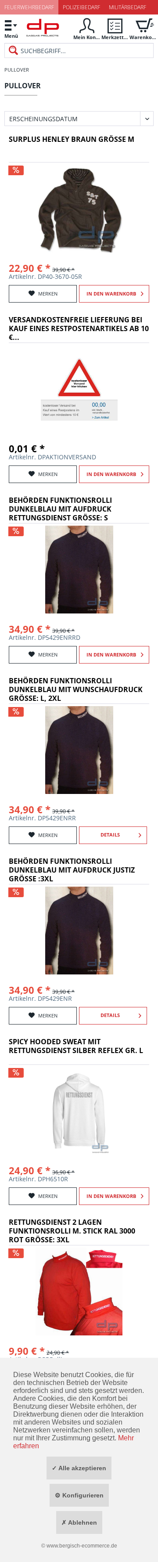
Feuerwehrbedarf (29, 7)
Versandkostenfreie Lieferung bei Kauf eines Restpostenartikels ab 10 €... (79, 328)
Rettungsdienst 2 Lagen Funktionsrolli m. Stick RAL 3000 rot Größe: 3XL (72, 1231)
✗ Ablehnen (79, 1522)
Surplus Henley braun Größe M (71, 139)
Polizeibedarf (81, 7)
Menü (11, 35)
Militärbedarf (127, 7)
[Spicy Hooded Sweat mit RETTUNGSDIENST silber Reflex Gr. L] (79, 1111)
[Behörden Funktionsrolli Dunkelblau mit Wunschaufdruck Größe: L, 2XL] (79, 750)
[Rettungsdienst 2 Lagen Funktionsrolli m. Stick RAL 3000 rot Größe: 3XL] (79, 1291)
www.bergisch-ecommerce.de (82, 1546)
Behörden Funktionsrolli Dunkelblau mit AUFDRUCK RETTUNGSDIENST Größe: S (60, 509)
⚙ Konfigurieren (79, 1495)
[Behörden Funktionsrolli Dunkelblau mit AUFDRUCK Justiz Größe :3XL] (79, 930)
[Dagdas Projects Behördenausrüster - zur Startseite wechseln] (43, 30)
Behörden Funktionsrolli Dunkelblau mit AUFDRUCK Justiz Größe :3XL (72, 870)
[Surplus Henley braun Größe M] (79, 209)
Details (110, 834)
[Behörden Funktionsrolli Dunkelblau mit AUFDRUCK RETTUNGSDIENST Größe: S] (79, 569)
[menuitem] (11, 29)
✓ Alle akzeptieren (79, 1468)
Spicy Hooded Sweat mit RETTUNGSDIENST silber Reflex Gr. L (76, 1046)
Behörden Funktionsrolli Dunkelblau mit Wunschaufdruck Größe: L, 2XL (76, 689)
